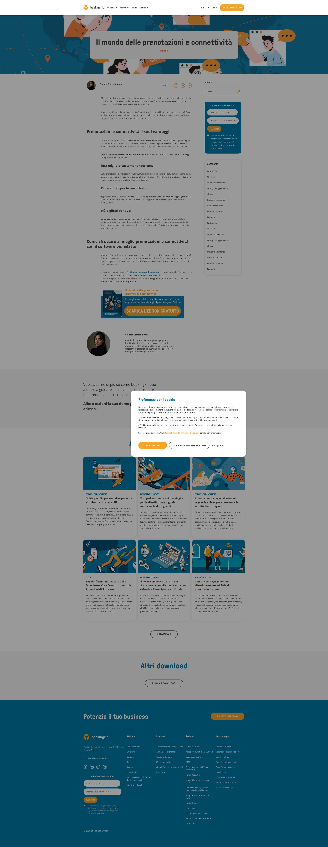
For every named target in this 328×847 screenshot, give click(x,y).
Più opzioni (218, 445)
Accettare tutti (153, 445)
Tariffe (134, 7)
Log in (214, 7)
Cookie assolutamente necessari (189, 445)
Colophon (194, 433)
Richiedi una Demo (232, 7)
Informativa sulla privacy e (176, 433)
